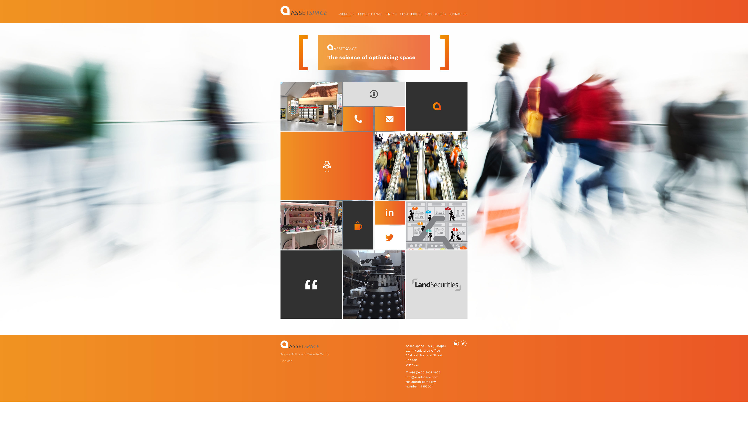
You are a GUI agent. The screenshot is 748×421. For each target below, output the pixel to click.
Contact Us (458, 12)
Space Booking (411, 12)
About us (346, 12)
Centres (391, 12)
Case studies (435, 12)
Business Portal (369, 12)
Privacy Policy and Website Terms (304, 354)
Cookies (286, 361)
